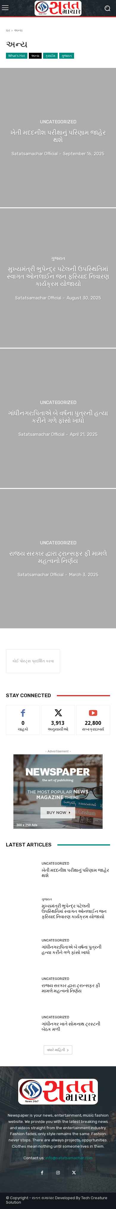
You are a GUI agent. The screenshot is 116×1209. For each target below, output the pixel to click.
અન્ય (35, 55)
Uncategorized (58, 122)
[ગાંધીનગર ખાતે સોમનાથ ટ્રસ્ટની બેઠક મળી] (21, 1023)
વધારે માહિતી (56, 1049)
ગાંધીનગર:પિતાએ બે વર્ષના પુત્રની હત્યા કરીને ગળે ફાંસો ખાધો (71, 949)
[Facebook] (42, 1172)
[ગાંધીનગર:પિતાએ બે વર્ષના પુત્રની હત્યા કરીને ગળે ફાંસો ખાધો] (58, 418)
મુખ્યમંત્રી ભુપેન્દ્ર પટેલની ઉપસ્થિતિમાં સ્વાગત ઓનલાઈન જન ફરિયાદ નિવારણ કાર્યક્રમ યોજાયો (74, 911)
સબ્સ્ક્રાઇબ (93, 710)
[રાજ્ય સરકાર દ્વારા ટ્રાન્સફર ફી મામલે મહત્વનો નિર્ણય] (58, 558)
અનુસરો (58, 710)
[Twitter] (74, 1172)
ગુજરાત (67, 55)
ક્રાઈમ (50, 55)
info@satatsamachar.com (69, 1158)
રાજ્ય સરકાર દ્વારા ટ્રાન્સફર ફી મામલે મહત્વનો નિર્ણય (71, 988)
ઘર (8, 30)
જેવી (23, 710)
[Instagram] (58, 1172)
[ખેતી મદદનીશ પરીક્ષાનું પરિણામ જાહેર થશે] (58, 137)
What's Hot (16, 55)
